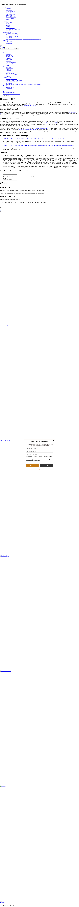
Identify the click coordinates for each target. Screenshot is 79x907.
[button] (39, 442)
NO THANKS (46, 465)
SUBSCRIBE (32, 465)
